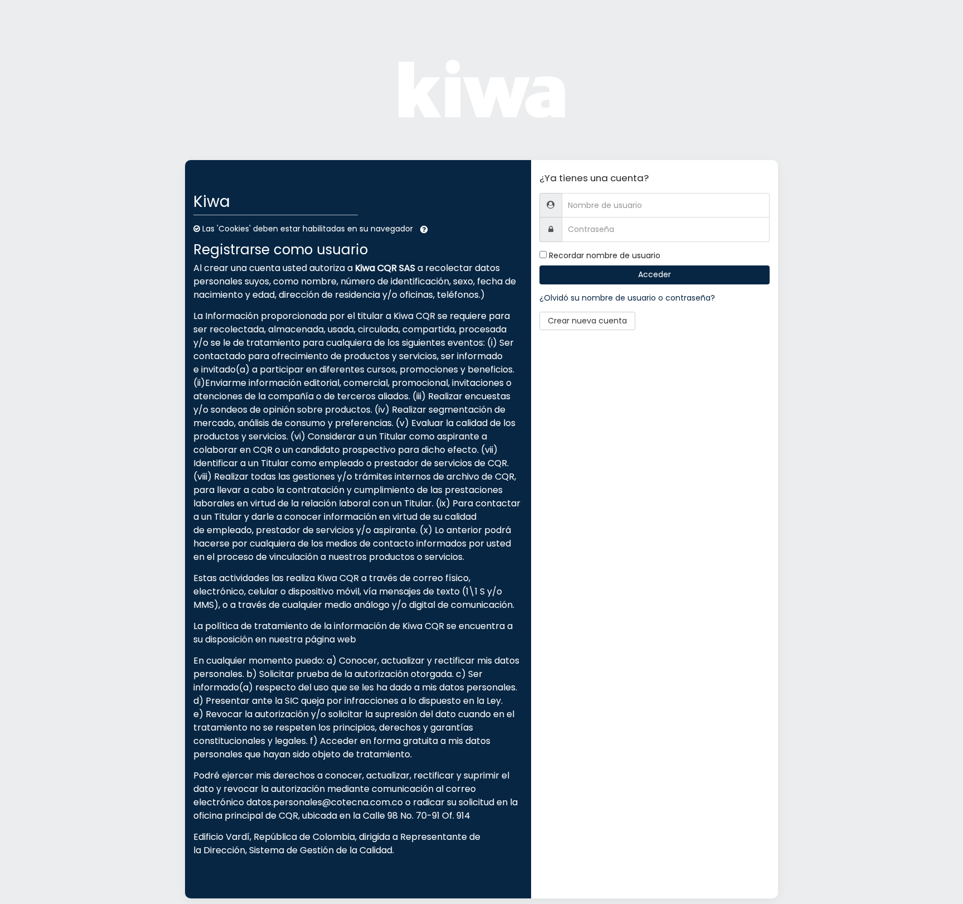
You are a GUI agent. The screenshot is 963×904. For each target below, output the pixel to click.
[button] (424, 229)
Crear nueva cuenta (587, 320)
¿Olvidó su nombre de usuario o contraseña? (627, 297)
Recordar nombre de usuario (604, 255)
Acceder (654, 274)
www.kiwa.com (390, 639)
